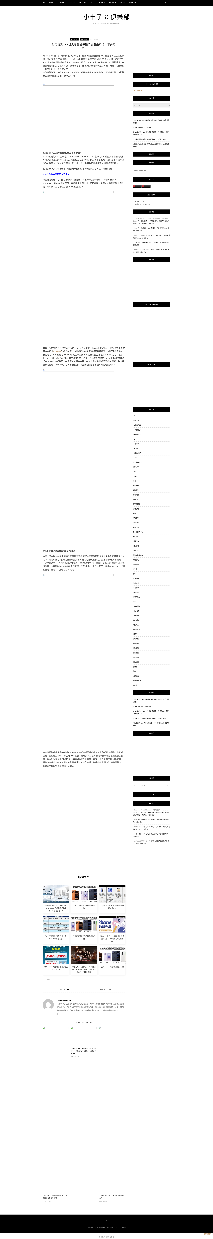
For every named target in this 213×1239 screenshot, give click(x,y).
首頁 (44, 3)
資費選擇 (136, 620)
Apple (93, 3)
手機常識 (136, 550)
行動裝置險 (136, 606)
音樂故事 (136, 676)
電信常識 (136, 648)
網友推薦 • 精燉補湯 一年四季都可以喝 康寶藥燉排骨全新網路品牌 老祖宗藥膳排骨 (84, 969)
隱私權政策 (133, 3)
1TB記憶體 (47, 979)
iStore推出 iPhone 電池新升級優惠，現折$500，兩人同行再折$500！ (112, 938)
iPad (134, 471)
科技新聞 (136, 592)
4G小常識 (136, 420)
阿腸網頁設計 (208, 1234)
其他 (134, 513)
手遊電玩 (136, 560)
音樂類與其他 (137, 681)
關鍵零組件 (84, 39)
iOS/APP (136, 467)
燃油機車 (136, 578)
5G (134, 439)
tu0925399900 (105, 989)
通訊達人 (63, 3)
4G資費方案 (137, 425)
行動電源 (136, 615)
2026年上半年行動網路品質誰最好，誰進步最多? (149, 139)
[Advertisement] (84, 790)
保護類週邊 (136, 504)
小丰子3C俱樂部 (106, 17)
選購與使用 (136, 629)
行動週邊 (136, 611)
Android (83, 3)
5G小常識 (136, 444)
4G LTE (72, 3)
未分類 (135, 569)
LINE (134, 481)
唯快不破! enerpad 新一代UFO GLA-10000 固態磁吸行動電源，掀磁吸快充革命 (56, 908)
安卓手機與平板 (138, 532)
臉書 (134, 602)
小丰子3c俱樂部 (138, 91)
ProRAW (57, 351)
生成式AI (136, 583)
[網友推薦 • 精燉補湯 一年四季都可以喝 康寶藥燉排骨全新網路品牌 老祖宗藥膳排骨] (84, 963)
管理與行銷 (112, 3)
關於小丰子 (53, 3)
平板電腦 (136, 546)
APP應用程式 (137, 462)
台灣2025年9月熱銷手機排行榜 (112, 967)
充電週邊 (136, 509)
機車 (134, 574)
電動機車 (136, 662)
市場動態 (136, 537)
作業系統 (136, 490)
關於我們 (102, 1237)
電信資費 (136, 657)
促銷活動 (136, 499)
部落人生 (123, 3)
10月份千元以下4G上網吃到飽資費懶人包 (153, 242)
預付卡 (135, 685)
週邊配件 (102, 3)
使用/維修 (136, 495)
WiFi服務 (136, 485)
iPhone (74, 39)
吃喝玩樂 (136, 518)
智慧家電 (136, 564)
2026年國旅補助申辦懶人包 (142, 127)
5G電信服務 (137, 453)
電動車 (135, 667)
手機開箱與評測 (138, 555)
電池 (134, 671)
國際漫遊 (136, 527)
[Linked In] (68, 989)
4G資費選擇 (137, 430)
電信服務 (136, 653)
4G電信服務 (137, 434)
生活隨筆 (136, 588)
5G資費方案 (137, 448)
